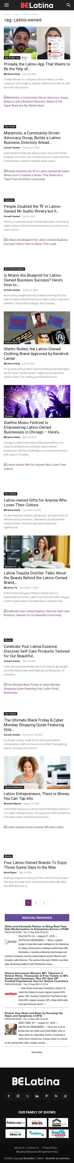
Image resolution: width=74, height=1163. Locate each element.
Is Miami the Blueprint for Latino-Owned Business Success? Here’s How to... (33, 280)
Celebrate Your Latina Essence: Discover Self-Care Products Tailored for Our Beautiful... (37, 651)
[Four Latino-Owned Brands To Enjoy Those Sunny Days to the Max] (37, 841)
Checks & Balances (14, 787)
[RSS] (56, 1096)
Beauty (8, 640)
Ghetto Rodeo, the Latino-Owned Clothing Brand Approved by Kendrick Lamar (36, 354)
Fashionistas (11, 342)
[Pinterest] (46, 1096)
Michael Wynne (12, 803)
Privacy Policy (49, 1147)
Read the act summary (58, 1158)
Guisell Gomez (12, 147)
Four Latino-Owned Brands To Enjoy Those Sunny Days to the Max (35, 865)
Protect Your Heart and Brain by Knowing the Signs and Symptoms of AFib (34, 1014)
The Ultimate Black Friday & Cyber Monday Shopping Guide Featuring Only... (34, 725)
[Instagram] (18, 1096)
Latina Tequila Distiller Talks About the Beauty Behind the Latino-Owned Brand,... (35, 578)
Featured (9, 200)
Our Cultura (10, 493)
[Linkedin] (37, 1096)
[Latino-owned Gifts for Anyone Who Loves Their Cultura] (37, 479)
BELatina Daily (12, 73)
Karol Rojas (10, 872)
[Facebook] (8, 1096)
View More (37, 1052)
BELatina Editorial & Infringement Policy (37, 1151)
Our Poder (10, 57)
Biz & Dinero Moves (14, 269)
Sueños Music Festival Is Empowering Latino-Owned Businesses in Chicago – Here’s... (33, 427)
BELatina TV (10, 566)
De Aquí (9, 416)
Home (7, 14)
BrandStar (29, 1158)
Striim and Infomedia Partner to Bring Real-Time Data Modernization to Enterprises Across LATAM (36, 928)
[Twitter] (27, 1096)
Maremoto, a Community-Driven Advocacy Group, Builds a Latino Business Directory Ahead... (32, 138)
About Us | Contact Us (26, 1147)
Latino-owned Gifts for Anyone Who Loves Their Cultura (35, 502)
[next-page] (44, 903)
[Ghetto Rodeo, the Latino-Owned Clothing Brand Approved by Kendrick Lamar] (37, 327)
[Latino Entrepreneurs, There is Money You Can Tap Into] (37, 772)
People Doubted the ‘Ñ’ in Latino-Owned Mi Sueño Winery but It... (32, 208)
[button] (6, 5)
